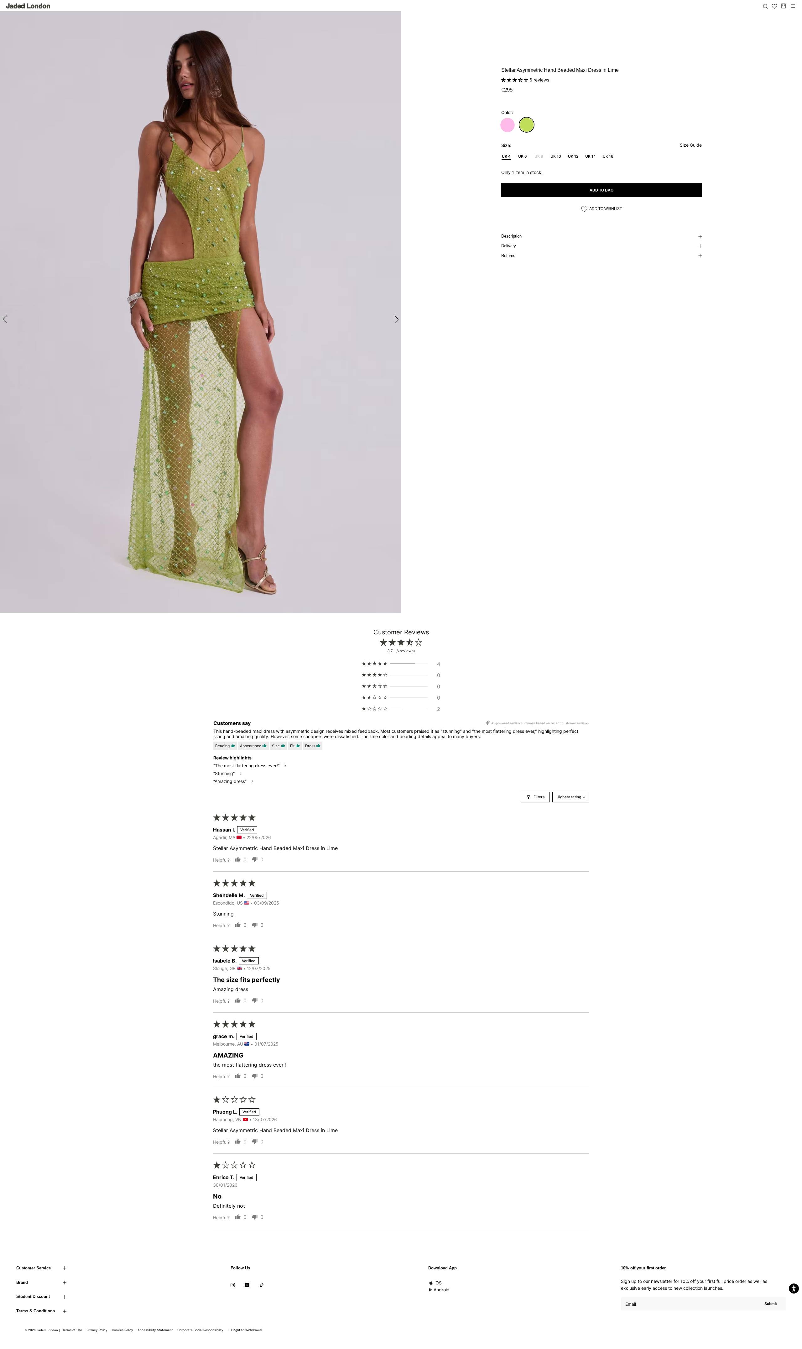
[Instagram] (233, 1284)
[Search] (765, 6)
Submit (770, 1304)
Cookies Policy (122, 1330)
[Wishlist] (774, 6)
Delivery (508, 246)
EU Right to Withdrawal (245, 1330)
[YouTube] (247, 1284)
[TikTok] (261, 1284)
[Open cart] (783, 6)
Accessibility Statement (155, 1330)
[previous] (5, 319)
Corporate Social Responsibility (200, 1330)
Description (511, 236)
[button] (515, 79)
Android (442, 1289)
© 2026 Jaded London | (43, 1330)
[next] (395, 319)
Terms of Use (72, 1330)
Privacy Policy (96, 1330)
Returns (508, 255)
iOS (438, 1282)
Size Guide (691, 145)
